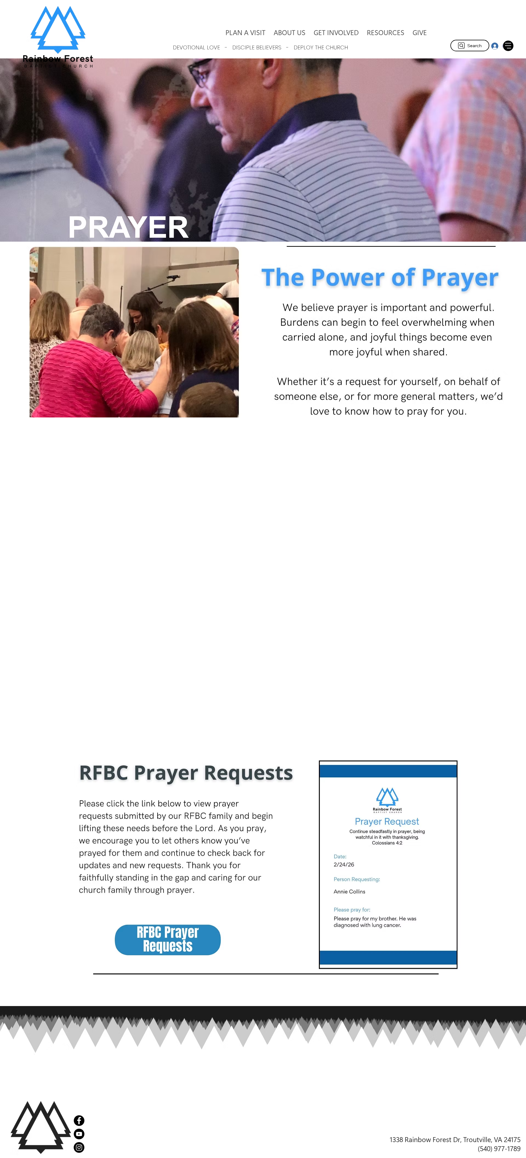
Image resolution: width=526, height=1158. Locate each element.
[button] (290, 32)
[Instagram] (79, 1147)
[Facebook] (79, 1120)
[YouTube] (79, 1134)
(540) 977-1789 (499, 1148)
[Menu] (508, 45)
